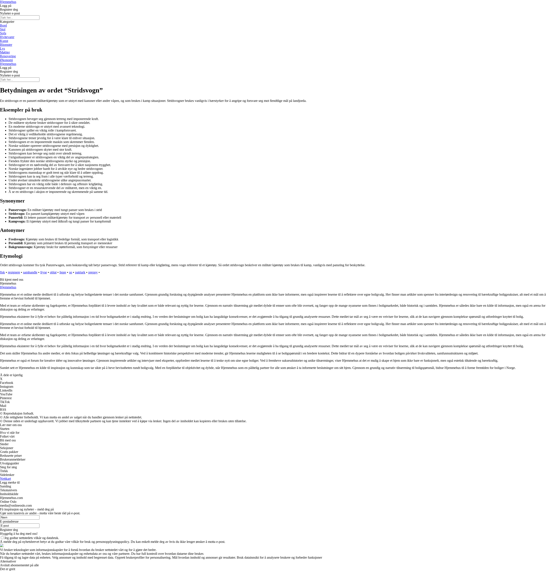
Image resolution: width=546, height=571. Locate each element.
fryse (43, 272)
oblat (53, 272)
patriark (80, 272)
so (70, 272)
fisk (2, 272)
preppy (93, 272)
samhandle (30, 272)
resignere (14, 272)
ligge (63, 272)
